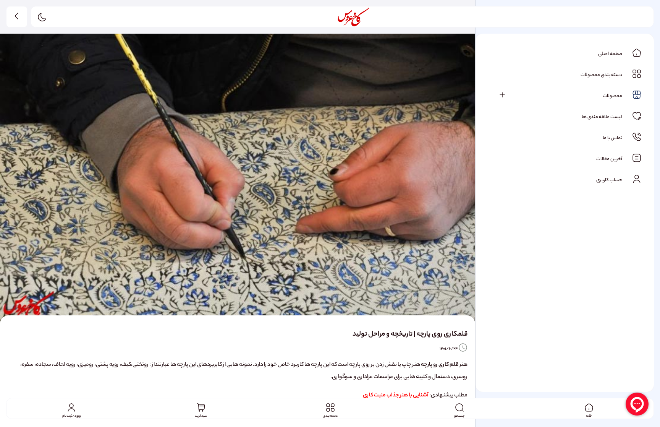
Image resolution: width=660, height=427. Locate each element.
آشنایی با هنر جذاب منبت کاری (396, 395)
